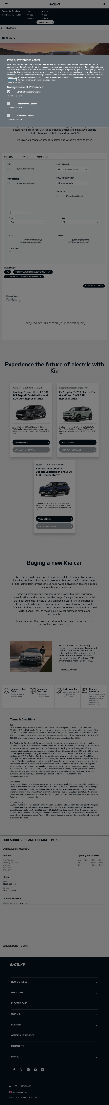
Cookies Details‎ (15, 96)
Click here (12, 80)
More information (15, 82)
